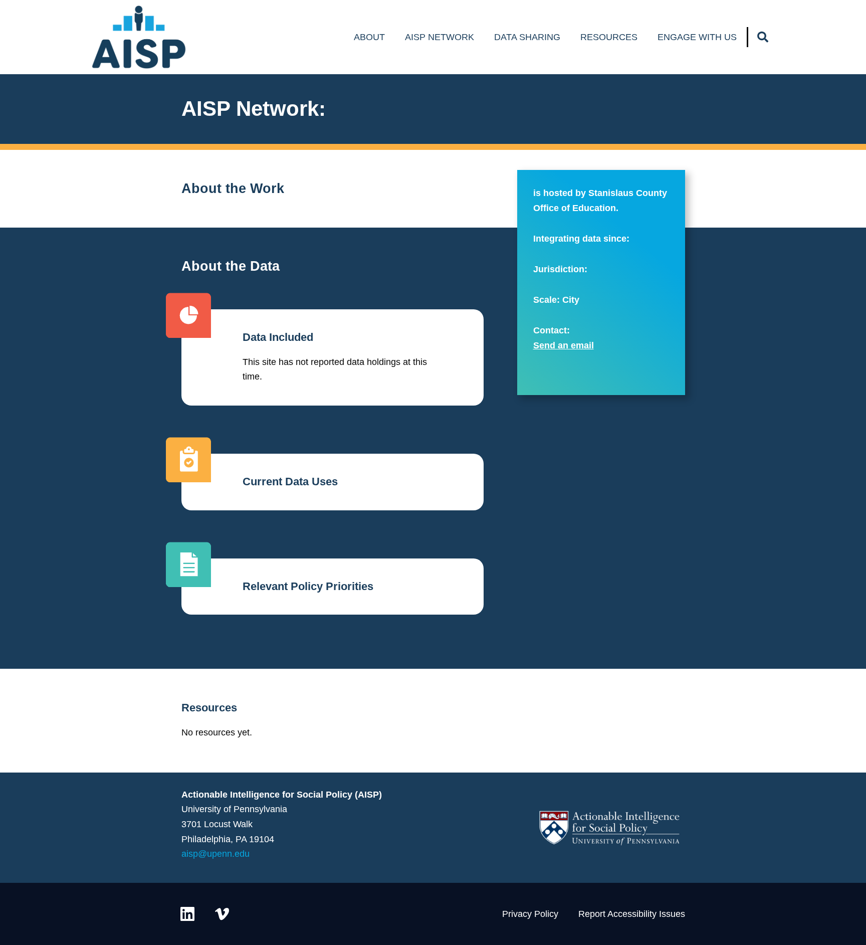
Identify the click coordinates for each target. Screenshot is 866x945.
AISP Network (439, 37)
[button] (763, 37)
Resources (608, 37)
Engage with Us (697, 37)
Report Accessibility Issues (631, 914)
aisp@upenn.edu (215, 854)
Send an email (563, 345)
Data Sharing (527, 37)
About (369, 37)
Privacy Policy (530, 914)
